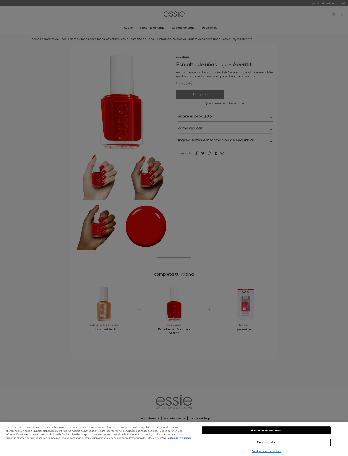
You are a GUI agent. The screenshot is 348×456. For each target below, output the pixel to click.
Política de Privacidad (179, 438)
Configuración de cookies (266, 451)
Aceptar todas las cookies (266, 430)
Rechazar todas (266, 442)
